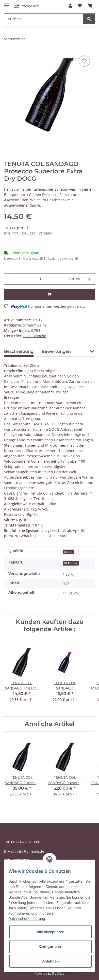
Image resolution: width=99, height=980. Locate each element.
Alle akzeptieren (50, 932)
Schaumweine (35, 325)
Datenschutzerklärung (26, 918)
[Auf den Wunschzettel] (84, 61)
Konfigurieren (50, 946)
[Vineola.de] (28, 5)
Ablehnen (50, 961)
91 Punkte (70, 563)
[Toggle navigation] (6, 3)
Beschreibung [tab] (19, 351)
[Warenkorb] (90, 6)
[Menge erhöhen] (89, 279)
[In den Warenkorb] (49, 294)
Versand (46, 233)
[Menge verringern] (9, 279)
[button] (70, 6)
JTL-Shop (58, 973)
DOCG (68, 552)
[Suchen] (89, 18)
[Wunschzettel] (80, 6)
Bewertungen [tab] (56, 351)
